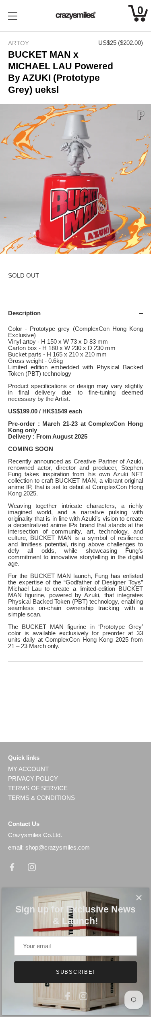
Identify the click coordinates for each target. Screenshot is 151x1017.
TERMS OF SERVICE (38, 788)
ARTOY (18, 43)
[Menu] (13, 16)
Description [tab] (24, 313)
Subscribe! (75, 972)
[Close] (139, 897)
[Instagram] (83, 995)
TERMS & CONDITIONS (41, 797)
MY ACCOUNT (28, 768)
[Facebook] (68, 995)
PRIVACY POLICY (33, 778)
